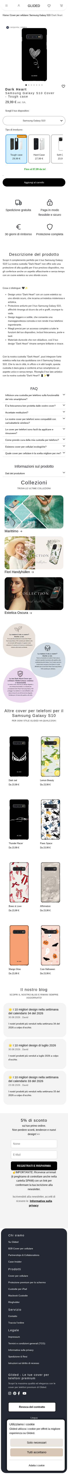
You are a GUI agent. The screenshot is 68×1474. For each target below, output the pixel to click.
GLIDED (34, 6)
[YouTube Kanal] (25, 1393)
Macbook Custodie (18, 1295)
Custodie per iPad (17, 1289)
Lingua (34, 1417)
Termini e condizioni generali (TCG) (26, 1343)
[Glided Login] (18, 5)
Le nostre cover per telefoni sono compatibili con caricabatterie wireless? (30, 421)
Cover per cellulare (19, 15)
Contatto (12, 1316)
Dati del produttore (15, 473)
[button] (26, 85)
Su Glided (13, 1242)
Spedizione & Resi (17, 1356)
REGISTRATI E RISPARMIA (34, 1165)
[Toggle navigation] (6, 5)
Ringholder (14, 1302)
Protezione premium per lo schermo (27, 1282)
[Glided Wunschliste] (49, 6)
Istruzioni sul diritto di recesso (23, 1363)
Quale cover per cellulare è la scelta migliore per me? (33, 453)
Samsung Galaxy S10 (40, 15)
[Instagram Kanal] (10, 1393)
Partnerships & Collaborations (23, 1255)
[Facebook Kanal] (20, 1393)
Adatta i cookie (37, 1465)
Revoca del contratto (32, 1407)
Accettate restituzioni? (16, 412)
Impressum (14, 1337)
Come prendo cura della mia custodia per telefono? (32, 440)
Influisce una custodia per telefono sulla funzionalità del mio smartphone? (32, 397)
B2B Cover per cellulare (20, 1248)
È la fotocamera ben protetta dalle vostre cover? (30, 405)
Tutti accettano (36, 1452)
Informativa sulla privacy (21, 1350)
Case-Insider (15, 1261)
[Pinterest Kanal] (15, 1393)
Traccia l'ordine (16, 1322)
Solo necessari (36, 1442)
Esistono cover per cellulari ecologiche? (26, 446)
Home (6, 15)
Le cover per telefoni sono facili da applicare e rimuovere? (29, 431)
